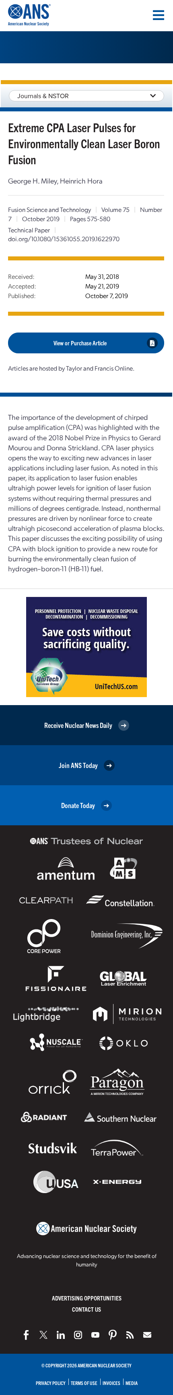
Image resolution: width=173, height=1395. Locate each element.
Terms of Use (84, 1383)
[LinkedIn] (61, 1335)
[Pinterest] (113, 1335)
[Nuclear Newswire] (130, 1335)
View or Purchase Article (80, 343)
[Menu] (158, 15)
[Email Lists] (147, 1335)
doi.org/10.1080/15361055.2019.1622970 (63, 238)
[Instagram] (78, 1335)
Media (132, 1383)
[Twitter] (43, 1335)
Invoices (111, 1383)
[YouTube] (95, 1335)
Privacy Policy (51, 1383)
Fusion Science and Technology (49, 209)
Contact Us (86, 1309)
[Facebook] (26, 1335)
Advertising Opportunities (87, 1298)
